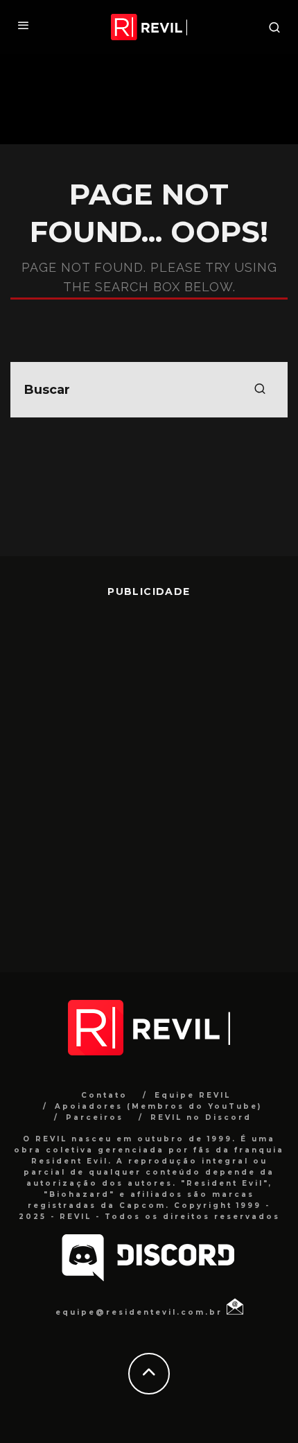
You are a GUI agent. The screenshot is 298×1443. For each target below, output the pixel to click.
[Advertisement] (149, 774)
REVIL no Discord (201, 1117)
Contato (104, 1095)
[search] (260, 389)
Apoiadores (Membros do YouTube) (158, 1106)
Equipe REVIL (193, 1095)
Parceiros (94, 1117)
